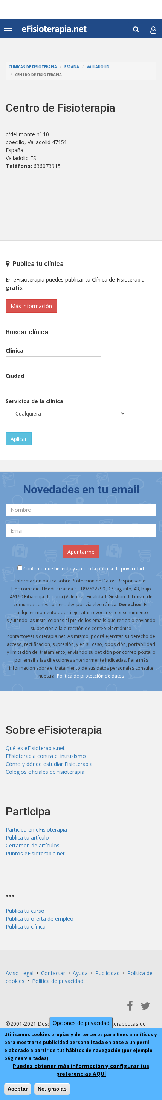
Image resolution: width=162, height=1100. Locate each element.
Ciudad (15, 375)
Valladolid (98, 67)
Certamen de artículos (33, 845)
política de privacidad (120, 568)
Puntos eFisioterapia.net (35, 853)
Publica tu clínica (26, 926)
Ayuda (80, 973)
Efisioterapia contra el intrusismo (46, 756)
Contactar (53, 973)
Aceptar (18, 1089)
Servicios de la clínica (34, 401)
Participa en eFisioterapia (36, 829)
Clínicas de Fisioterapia (33, 67)
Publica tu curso (25, 910)
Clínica (14, 350)
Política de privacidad (57, 980)
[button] (153, 29)
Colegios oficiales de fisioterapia (45, 771)
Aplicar (19, 438)
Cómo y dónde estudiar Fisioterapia (49, 763)
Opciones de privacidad (81, 1022)
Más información (31, 306)
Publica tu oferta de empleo (39, 918)
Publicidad (107, 973)
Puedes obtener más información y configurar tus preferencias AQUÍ (81, 1069)
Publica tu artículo (27, 837)
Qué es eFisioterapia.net (35, 748)
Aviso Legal (20, 973)
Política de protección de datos (90, 676)
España (71, 67)
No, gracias (52, 1089)
